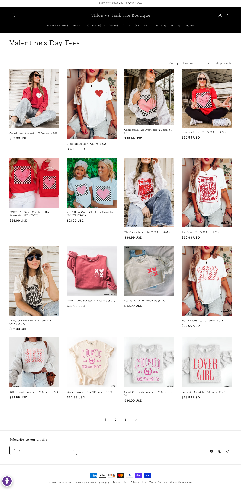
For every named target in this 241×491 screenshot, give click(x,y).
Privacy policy (138, 482)
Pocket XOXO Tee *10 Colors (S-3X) (144, 300)
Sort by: (174, 63)
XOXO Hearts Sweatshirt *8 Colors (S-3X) (33, 392)
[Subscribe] (73, 450)
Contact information (181, 482)
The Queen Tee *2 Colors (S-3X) (200, 232)
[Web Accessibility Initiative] (7, 481)
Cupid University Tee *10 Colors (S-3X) (89, 392)
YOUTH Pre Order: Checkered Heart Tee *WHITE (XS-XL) (90, 214)
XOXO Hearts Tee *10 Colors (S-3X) (202, 320)
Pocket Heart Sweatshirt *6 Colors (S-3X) (33, 133)
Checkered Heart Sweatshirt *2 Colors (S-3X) (148, 131)
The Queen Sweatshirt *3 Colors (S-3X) (147, 232)
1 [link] (105, 419)
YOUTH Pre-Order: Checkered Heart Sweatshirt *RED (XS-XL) (30, 214)
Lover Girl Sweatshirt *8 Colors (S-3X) (204, 392)
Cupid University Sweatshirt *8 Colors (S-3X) (148, 394)
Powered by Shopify (99, 482)
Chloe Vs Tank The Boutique (73, 482)
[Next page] (136, 419)
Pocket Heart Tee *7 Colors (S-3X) (86, 143)
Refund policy (120, 482)
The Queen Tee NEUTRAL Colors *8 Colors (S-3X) (30, 322)
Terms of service (158, 482)
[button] (13, 15)
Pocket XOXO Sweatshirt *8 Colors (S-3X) (91, 300)
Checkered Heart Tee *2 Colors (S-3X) (204, 132)
